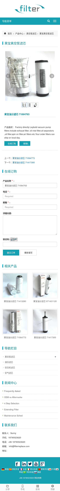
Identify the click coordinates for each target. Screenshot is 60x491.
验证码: (6, 239)
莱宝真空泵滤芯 (46, 33)
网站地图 (37, 478)
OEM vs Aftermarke (13, 397)
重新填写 (28, 252)
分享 (8, 489)
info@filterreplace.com (19, 446)
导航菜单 (7, 21)
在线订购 (12, 143)
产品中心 (19, 33)
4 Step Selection (11, 403)
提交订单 (11, 252)
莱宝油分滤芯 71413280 (15, 301)
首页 (10, 33)
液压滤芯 (9, 362)
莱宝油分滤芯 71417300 (24, 162)
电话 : (6, 191)
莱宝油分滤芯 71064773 (24, 158)
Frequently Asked (12, 391)
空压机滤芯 (10, 367)
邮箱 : (6, 202)
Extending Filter (11, 409)
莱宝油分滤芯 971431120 (45, 301)
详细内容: (7, 213)
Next (52, 76)
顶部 (53, 489)
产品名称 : (8, 180)
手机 (23, 489)
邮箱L (26, 143)
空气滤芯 (9, 372)
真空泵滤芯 (31, 33)
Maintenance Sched (13, 415)
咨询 (38, 489)
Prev (8, 76)
